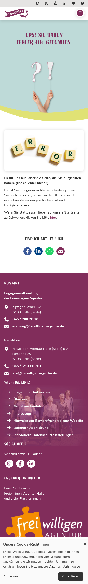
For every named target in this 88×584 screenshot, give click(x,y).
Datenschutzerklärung (31, 427)
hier (53, 217)
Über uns (21, 399)
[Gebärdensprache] (64, 3)
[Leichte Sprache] (55, 3)
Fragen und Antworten (32, 392)
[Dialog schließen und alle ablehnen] (85, 541)
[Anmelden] (82, 3)
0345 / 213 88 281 (26, 366)
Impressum (22, 413)
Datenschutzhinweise (64, 566)
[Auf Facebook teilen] (27, 251)
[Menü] (80, 13)
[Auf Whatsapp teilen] (49, 251)
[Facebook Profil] (20, 464)
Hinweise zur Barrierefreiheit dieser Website (48, 420)
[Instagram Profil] (9, 464)
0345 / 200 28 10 (24, 319)
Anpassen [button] (10, 576)
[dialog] (44, 561)
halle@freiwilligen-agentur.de (34, 373)
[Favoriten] (73, 3)
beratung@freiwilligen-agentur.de (37, 326)
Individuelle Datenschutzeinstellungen (44, 435)
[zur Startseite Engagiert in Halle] (27, 14)
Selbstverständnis (28, 406)
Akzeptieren (70, 576)
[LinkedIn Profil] (31, 464)
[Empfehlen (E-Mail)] (60, 251)
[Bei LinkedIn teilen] (38, 251)
